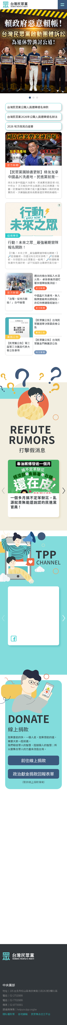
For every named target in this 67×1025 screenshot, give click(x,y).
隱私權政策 (9, 1014)
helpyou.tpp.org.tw (27, 1009)
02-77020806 (16, 1000)
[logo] (15, 5)
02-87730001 (16, 1004)
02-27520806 (16, 995)
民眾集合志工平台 (40, 1014)
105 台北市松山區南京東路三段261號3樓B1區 (34, 991)
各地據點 (23, 1014)
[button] (64, 51)
